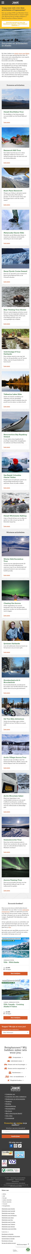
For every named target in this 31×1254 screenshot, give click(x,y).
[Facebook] (11, 1146)
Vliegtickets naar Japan (8, 1217)
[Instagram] (15, 1146)
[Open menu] (3, 2)
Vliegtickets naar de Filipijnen (9, 1215)
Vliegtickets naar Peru (7, 1220)
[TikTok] (20, 1146)
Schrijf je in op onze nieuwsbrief (17, 1128)
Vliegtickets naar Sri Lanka (8, 1222)
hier (10, 927)
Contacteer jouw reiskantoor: (10, 1029)
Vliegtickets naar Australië (8, 1211)
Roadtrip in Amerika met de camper (11, 1236)
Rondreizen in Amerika (7, 1234)
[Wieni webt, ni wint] (15, 1250)
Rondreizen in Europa (7, 1240)
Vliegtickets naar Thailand (8, 1224)
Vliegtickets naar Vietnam (8, 1226)
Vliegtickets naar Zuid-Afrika (9, 1228)
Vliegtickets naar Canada (8, 1213)
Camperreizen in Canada (8, 1238)
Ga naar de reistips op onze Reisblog (11, 1243)
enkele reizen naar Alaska (21, 53)
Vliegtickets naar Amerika (8, 1208)
